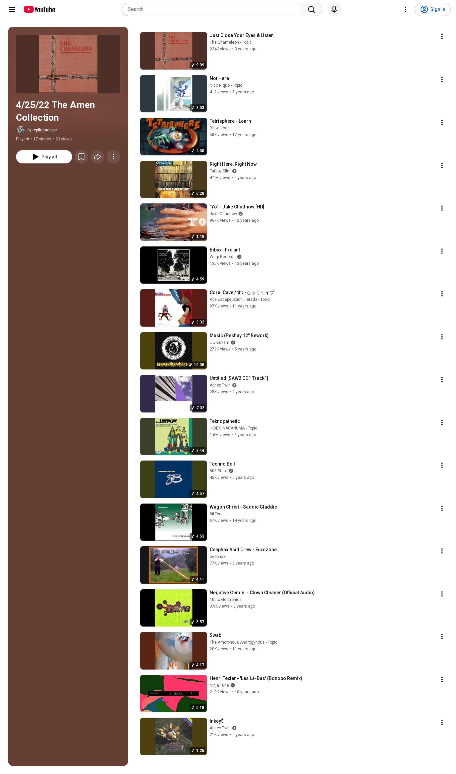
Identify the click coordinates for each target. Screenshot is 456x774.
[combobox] (213, 9)
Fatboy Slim (220, 171)
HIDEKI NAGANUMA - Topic (233, 428)
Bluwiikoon (220, 128)
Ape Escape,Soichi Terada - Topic (240, 299)
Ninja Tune (219, 685)
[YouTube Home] (39, 9)
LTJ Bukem (219, 342)
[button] (68, 64)
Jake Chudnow (223, 213)
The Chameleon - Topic (231, 42)
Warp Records (223, 256)
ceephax (217, 556)
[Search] (311, 9)
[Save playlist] (81, 156)
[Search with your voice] (334, 9)
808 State (218, 471)
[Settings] (406, 9)
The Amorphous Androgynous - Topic (243, 642)
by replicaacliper (42, 130)
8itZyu (215, 514)
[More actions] (113, 156)
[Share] (97, 156)
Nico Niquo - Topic (226, 85)
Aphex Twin (220, 385)
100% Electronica (226, 599)
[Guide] (12, 9)
